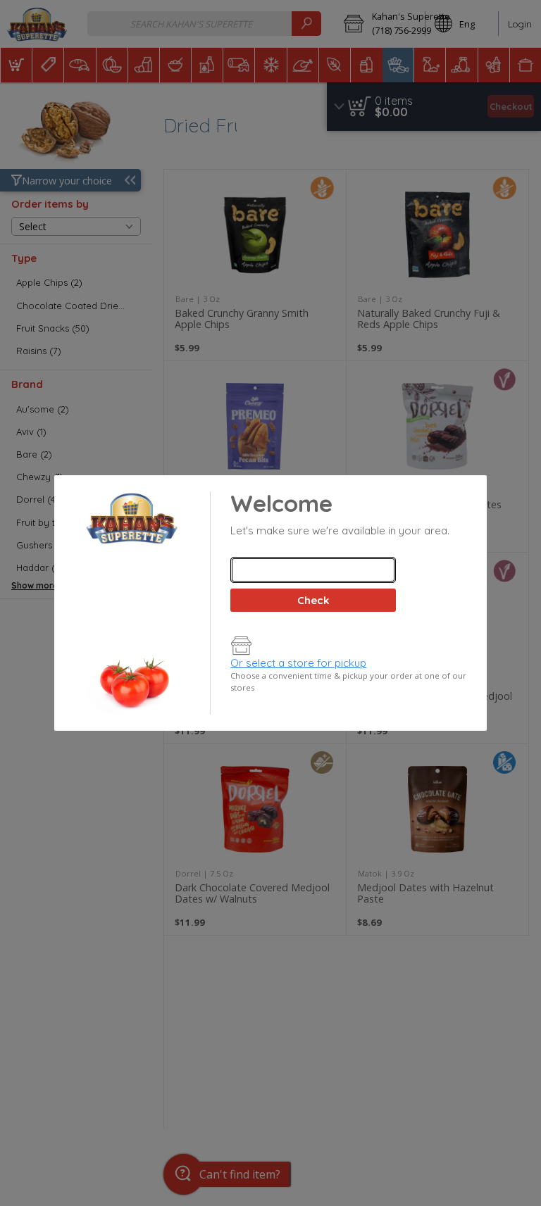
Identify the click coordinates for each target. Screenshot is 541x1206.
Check (313, 600)
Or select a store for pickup (298, 663)
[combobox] (312, 570)
